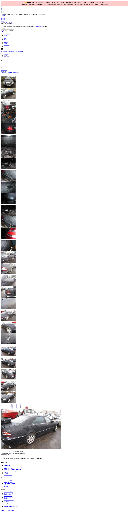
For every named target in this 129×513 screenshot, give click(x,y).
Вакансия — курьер (9, 468)
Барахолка (6, 45)
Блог (5, 55)
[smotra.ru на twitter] (1, 11)
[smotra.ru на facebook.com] (1, 10)
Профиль (6, 54)
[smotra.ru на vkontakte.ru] (1, 8)
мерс (2, 71)
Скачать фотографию (6, 451)
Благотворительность (9, 483)
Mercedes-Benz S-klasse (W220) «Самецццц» (12, 51)
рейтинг (3, 61)
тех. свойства (4, 70)
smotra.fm (6, 486)
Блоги (5, 35)
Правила (6, 472)
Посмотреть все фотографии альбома (10, 72)
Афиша (5, 39)
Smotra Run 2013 (8, 493)
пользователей (38, 26)
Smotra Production (8, 482)
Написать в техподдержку (7, 510)
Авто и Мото (7, 34)
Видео (5, 38)
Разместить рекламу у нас (11, 506)
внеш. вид (3, 66)
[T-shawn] (2, 50)
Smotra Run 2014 (8, 492)
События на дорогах (9, 484)
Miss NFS (6, 498)
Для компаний (7, 507)
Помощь (6, 473)
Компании (6, 41)
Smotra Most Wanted (9, 500)
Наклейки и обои (8, 475)
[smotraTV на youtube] (1, 7)
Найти (2, 31)
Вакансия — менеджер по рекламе (13, 471)
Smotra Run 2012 (8, 494)
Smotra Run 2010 (8, 497)
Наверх (2, 21)
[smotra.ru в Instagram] (3, 12)
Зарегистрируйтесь (5, 459)
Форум (5, 43)
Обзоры (6, 36)
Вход (2, 22)
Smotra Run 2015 (8, 480)
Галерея (6, 56)
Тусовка (6, 42)
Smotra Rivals (7, 501)
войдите (15, 459)
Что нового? (7, 465)
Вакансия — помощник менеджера (13, 466)
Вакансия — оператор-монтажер (12, 469)
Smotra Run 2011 (8, 496)
